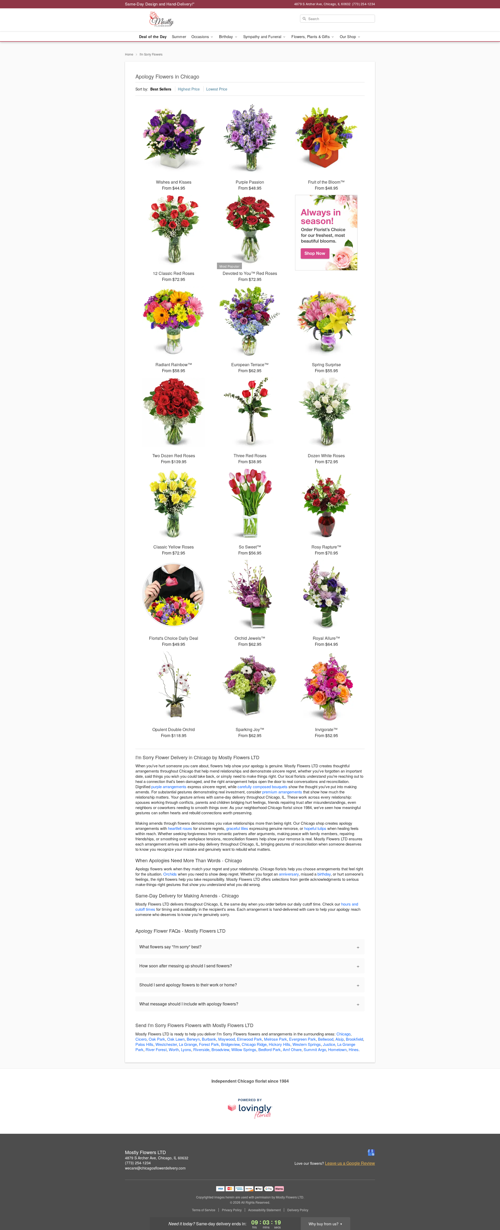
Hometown (337, 1049)
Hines (354, 1049)
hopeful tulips (315, 828)
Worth (174, 1049)
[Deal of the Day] (326, 232)
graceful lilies (237, 828)
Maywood (226, 1039)
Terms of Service (203, 1209)
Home (129, 54)
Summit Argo (315, 1049)
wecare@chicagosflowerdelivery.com (155, 1168)
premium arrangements (282, 791)
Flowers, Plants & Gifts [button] (310, 36)
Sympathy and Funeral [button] (263, 36)
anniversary (289, 874)
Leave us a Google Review (350, 1163)
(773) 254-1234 (138, 1162)
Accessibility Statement (264, 1209)
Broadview (220, 1049)
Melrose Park (275, 1039)
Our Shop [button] (348, 36)
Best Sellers (160, 89)
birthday (324, 874)
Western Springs (306, 1044)
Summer (179, 36)
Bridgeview (230, 1044)
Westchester (166, 1044)
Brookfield (354, 1039)
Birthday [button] (226, 36)
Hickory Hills (279, 1044)
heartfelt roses (180, 828)
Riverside (201, 1049)
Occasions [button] (200, 36)
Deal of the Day (153, 36)
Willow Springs (243, 1049)
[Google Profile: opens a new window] (371, 1152)
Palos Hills (144, 1044)
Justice (329, 1044)
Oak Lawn (176, 1039)
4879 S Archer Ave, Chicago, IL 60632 (156, 1157)
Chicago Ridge (254, 1044)
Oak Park (157, 1039)
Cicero (141, 1039)
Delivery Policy (297, 1209)
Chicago (343, 1033)
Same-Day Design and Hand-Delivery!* (160, 4)
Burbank (209, 1039)
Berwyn (193, 1039)
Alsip (339, 1039)
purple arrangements (168, 786)
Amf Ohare (292, 1049)
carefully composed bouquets (263, 786)
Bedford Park (269, 1049)
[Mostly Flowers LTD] (162, 20)
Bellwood (325, 1039)
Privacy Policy (232, 1209)
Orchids (170, 874)
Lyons (186, 1049)
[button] (486, 1207)
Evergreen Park (302, 1039)
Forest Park (209, 1044)
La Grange (188, 1044)
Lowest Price (216, 89)
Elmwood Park (249, 1039)
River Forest (156, 1049)
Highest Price (189, 89)
